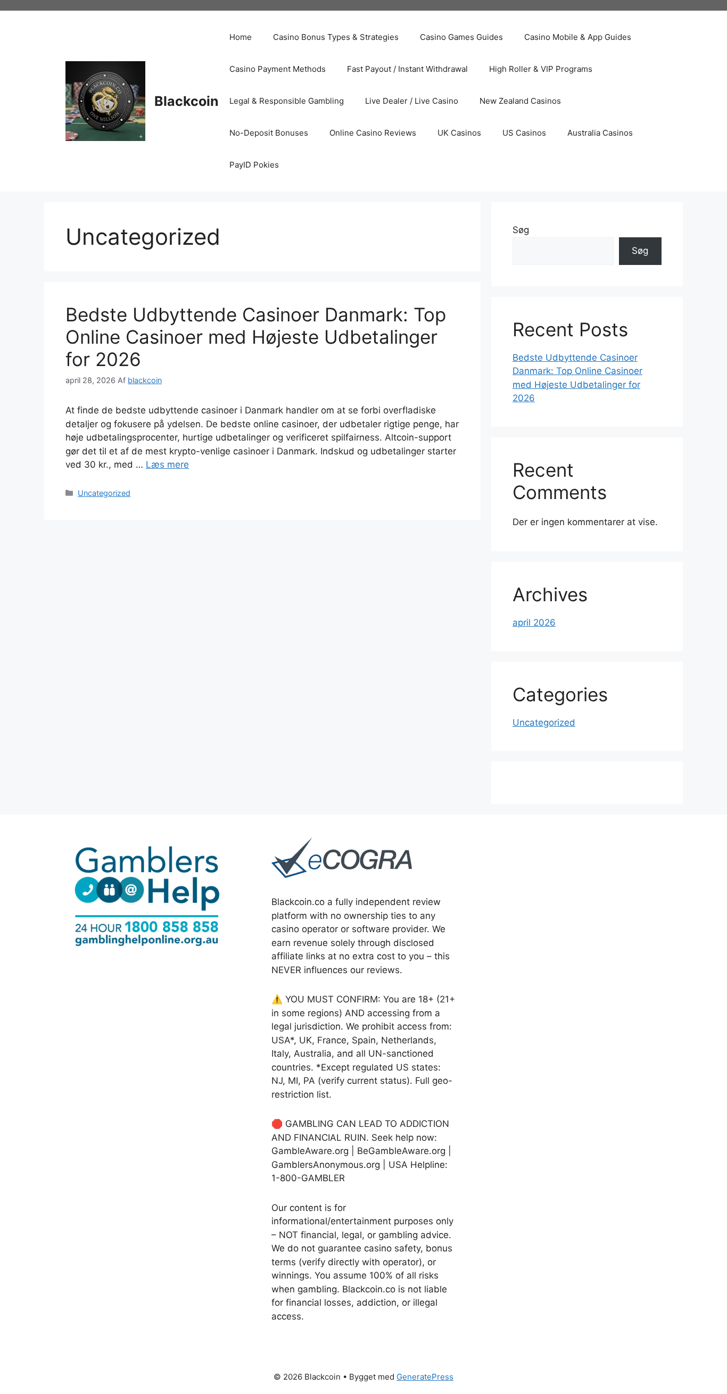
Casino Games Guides (461, 37)
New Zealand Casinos (520, 101)
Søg (521, 230)
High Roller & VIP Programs (540, 69)
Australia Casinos (600, 133)
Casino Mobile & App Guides (577, 37)
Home (240, 37)
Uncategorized (104, 492)
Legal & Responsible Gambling (286, 101)
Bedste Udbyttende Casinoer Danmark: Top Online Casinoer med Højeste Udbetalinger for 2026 (255, 336)
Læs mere (167, 464)
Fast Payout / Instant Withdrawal (407, 69)
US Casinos (524, 133)
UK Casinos (459, 133)
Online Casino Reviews (372, 133)
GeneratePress (424, 1377)
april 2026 (534, 622)
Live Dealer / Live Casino (411, 101)
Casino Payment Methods (277, 69)
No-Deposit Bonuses (268, 133)
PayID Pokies (254, 165)
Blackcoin (186, 101)
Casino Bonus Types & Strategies (336, 37)
